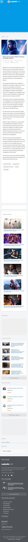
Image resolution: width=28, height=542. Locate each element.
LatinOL (3, 36)
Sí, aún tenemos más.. (14, 494)
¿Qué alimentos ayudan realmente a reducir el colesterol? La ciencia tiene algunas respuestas (17, 372)
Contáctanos (6, 513)
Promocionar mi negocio (14, 415)
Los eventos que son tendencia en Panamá (15, 406)
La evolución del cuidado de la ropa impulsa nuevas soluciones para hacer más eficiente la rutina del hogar (17, 366)
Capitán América (7, 164)
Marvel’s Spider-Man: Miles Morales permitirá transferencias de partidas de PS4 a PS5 (14, 307)
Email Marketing (6, 503)
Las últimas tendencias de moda (15, 388)
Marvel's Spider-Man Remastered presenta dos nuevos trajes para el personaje (13, 261)
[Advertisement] (14, 18)
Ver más (9, 392)
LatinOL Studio (6, 505)
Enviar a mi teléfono (7, 451)
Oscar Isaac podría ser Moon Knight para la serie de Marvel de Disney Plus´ (13, 276)
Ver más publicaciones (14, 378)
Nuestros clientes (7, 507)
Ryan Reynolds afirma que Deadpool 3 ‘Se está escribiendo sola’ (14, 291)
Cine (7, 36)
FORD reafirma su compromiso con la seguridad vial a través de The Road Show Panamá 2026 (17, 351)
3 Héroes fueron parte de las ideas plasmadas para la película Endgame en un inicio (14, 245)
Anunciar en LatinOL (7, 501)
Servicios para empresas (8, 509)
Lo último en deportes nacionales (15, 396)
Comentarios (14, 62)
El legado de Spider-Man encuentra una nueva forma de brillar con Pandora (14, 230)
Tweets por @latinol (5, 442)
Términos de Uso (11, 539)
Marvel (16, 166)
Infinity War (6, 169)
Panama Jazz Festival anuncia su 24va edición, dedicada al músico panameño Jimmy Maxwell (17, 345)
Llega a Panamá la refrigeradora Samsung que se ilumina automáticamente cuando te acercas (17, 358)
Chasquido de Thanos (8, 166)
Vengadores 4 (16, 164)
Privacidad (18, 539)
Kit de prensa (6, 511)
